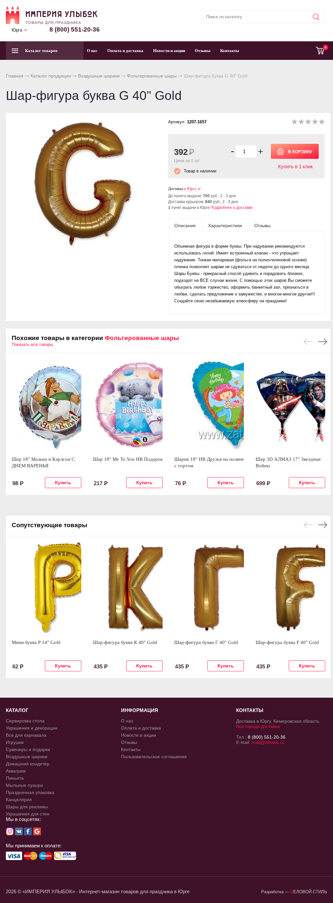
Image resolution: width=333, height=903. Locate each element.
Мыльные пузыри (24, 785)
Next (322, 341)
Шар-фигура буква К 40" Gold (125, 642)
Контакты (229, 50)
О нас (92, 50)
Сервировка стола (25, 720)
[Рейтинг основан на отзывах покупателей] (308, 123)
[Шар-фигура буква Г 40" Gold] (209, 587)
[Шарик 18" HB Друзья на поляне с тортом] (209, 404)
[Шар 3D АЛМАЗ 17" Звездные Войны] (290, 404)
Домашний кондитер (27, 763)
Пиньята (15, 778)
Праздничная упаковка (30, 792)
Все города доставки (258, 726)
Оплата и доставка (125, 50)
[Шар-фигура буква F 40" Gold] (290, 587)
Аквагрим (16, 770)
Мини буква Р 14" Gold (36, 642)
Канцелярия (19, 799)
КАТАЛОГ (17, 710)
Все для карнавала (26, 735)
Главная (14, 75)
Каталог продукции (51, 75)
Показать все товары (32, 344)
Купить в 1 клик (295, 166)
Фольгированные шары (152, 75)
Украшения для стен (27, 813)
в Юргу (190, 188)
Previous (308, 341)
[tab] (185, 225)
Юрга (17, 30)
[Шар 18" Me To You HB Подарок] (128, 404)
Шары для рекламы (27, 806)
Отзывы (202, 50)
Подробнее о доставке (232, 207)
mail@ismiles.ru (268, 742)
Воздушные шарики (99, 75)
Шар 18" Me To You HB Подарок (128, 459)
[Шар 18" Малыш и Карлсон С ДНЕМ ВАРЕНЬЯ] (46, 404)
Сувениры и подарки (28, 749)
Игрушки (15, 742)
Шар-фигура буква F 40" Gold (287, 642)
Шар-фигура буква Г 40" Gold (206, 642)
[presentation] (185, 225)
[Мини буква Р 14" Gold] (46, 587)
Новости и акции (169, 50)
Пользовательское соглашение (154, 756)
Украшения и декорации (32, 728)
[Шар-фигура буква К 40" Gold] (128, 587)
